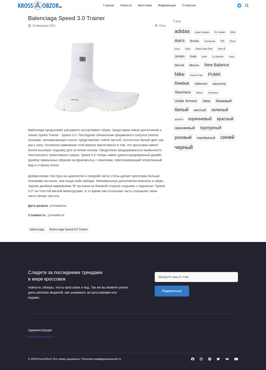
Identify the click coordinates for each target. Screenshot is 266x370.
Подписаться (171, 290)
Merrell (179, 65)
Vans (206, 101)
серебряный (206, 138)
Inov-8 (221, 48)
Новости (126, 5)
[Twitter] (218, 359)
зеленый (219, 109)
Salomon (201, 83)
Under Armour (186, 101)
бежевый (224, 101)
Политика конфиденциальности (101, 358)
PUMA (214, 74)
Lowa (231, 56)
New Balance (216, 64)
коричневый (200, 118)
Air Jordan (219, 32)
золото (179, 119)
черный (184, 147)
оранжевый (185, 128)
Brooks (194, 41)
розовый (183, 137)
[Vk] (227, 359)
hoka (187, 49)
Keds (193, 56)
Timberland (213, 93)
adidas (182, 31)
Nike (180, 74)
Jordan (180, 56)
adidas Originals (202, 32)
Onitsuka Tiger (196, 75)
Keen (204, 56)
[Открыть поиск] (246, 5)
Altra (232, 32)
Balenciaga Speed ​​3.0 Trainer (68, 229)
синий (227, 137)
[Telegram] (239, 5)
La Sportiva (217, 56)
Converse (209, 41)
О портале (189, 5)
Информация (167, 5)
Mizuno (194, 65)
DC (223, 41)
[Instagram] (201, 359)
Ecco (232, 41)
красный (225, 118)
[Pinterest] (209, 359)
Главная (108, 5)
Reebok (182, 83)
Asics (180, 40)
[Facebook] (192, 359)
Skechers (183, 92)
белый (182, 109)
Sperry (199, 92)
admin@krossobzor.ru (41, 336)
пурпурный (210, 127)
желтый (200, 110)
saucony (219, 83)
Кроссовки (145, 5)
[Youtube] (236, 359)
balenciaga (37, 229)
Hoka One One (204, 48)
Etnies (177, 49)
